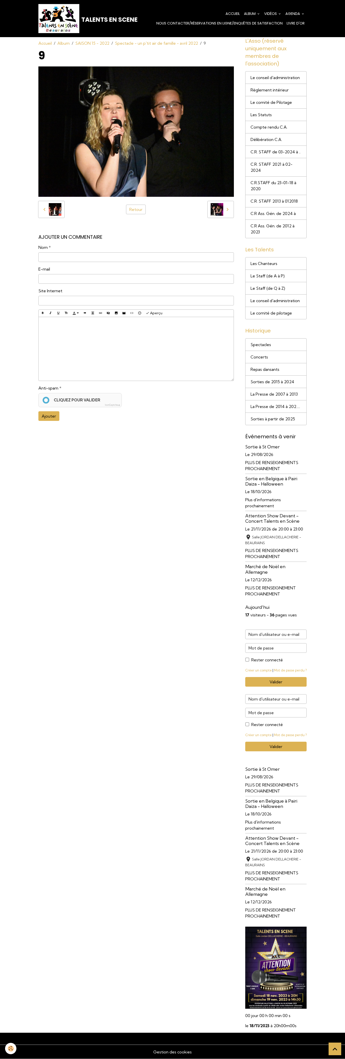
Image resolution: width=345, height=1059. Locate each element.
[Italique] (50, 313)
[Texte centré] (93, 313)
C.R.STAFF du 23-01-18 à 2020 (273, 185)
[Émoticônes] (140, 313)
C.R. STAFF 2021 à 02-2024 (271, 167)
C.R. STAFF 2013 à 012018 (274, 201)
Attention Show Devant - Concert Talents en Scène (272, 518)
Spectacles (261, 344)
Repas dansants (265, 369)
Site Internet (50, 290)
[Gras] (43, 313)
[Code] (132, 313)
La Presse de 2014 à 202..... (275, 406)
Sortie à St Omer (262, 446)
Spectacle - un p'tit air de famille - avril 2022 (156, 43)
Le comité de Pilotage (271, 102)
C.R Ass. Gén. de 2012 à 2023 (272, 228)
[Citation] (85, 313)
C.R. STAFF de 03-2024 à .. (276, 151)
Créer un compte (258, 670)
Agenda (293, 13)
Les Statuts (261, 114)
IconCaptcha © (112, 404)
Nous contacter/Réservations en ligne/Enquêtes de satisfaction (219, 23)
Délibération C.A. (266, 139)
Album (250, 13)
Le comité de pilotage (271, 313)
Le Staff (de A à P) (268, 275)
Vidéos (271, 13)
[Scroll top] (335, 1049)
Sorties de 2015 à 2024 (272, 381)
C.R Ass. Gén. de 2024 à (273, 213)
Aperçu (155, 313)
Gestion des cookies (172, 1051)
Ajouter (49, 416)
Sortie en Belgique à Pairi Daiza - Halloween (271, 481)
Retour (135, 209)
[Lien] (100, 313)
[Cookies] (10, 1048)
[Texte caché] (108, 313)
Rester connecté (267, 659)
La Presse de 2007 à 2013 (274, 394)
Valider (275, 681)
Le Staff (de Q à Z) (268, 288)
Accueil (233, 13)
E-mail (44, 269)
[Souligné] (58, 313)
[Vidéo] (124, 313)
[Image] (116, 313)
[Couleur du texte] (75, 313)
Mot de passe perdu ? (290, 670)
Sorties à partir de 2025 (273, 418)
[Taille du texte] (66, 313)
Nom (43, 247)
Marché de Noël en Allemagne (265, 569)
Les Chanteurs (264, 263)
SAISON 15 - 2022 (92, 43)
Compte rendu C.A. (269, 127)
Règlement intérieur (270, 89)
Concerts (259, 356)
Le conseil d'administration (275, 77)
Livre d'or (296, 23)
